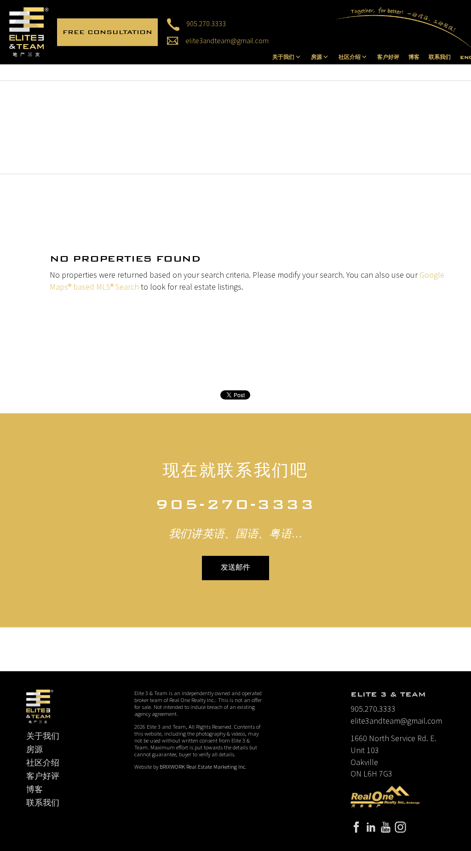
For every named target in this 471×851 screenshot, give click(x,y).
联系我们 (440, 57)
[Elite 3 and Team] (29, 31)
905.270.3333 (206, 23)
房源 (34, 749)
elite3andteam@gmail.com (227, 40)
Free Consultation (107, 32)
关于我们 (42, 736)
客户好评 (388, 57)
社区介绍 (42, 763)
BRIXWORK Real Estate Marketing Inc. (203, 766)
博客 (413, 57)
